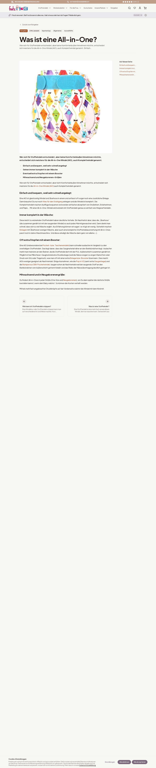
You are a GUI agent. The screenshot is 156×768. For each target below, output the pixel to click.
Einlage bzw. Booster (79, 258)
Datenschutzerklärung (87, 765)
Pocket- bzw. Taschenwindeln (56, 245)
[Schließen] (145, 15)
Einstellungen (110, 762)
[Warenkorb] (145, 8)
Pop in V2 (80, 261)
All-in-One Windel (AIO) (43, 186)
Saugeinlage (99, 261)
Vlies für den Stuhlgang (52, 201)
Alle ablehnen (124, 762)
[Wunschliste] (134, 8)
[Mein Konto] (140, 8)
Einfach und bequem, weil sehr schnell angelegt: (46, 192)
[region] (78, 2)
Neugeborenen (69, 280)
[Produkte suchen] (129, 8)
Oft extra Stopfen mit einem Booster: (40, 239)
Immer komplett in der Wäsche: (36, 214)
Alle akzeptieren (140, 762)
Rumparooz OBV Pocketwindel (36, 264)
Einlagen (23, 230)
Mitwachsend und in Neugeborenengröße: (42, 274)
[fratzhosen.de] (18, 8)
